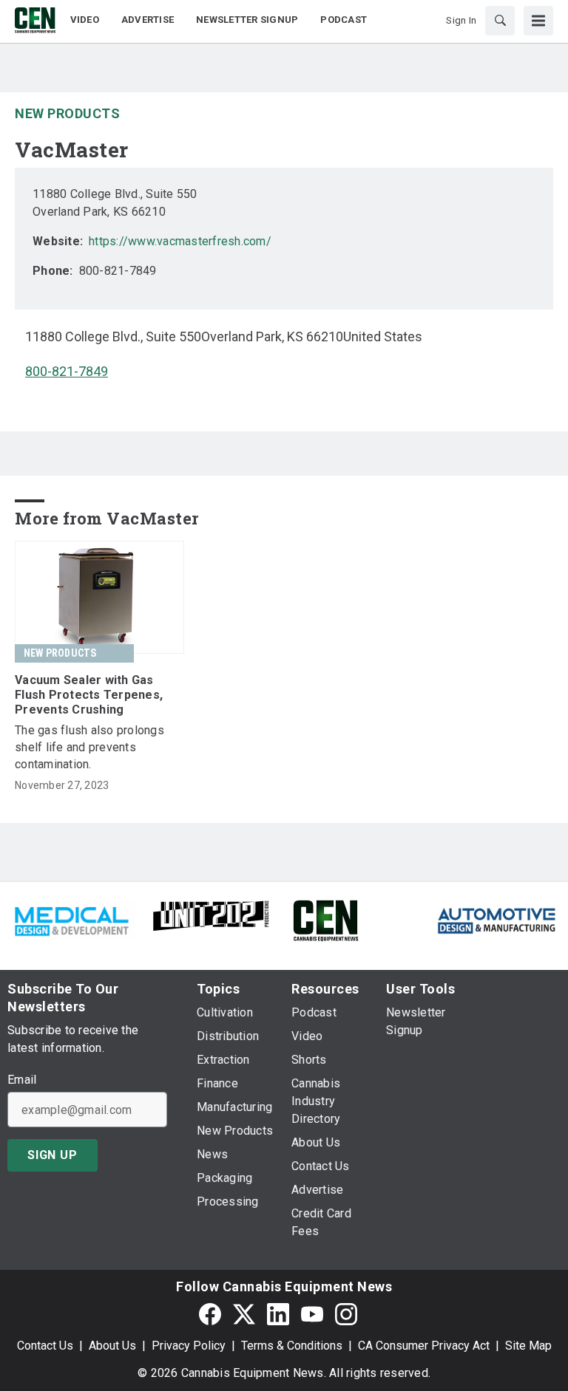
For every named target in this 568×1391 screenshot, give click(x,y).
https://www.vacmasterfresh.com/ (180, 241)
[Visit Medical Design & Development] (71, 919)
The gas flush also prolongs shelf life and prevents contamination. (89, 747)
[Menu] (538, 20)
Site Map (528, 1346)
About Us (112, 1346)
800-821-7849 (66, 371)
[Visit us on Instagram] (346, 1313)
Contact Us (45, 1346)
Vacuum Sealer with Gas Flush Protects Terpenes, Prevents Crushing (89, 695)
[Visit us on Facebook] (210, 1313)
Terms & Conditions (291, 1346)
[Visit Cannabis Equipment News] (325, 919)
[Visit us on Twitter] (244, 1313)
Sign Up (52, 1155)
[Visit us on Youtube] (312, 1313)
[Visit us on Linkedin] (278, 1313)
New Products (67, 113)
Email (21, 1080)
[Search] (500, 20)
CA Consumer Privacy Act (424, 1346)
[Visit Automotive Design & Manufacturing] (497, 919)
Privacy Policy (189, 1346)
